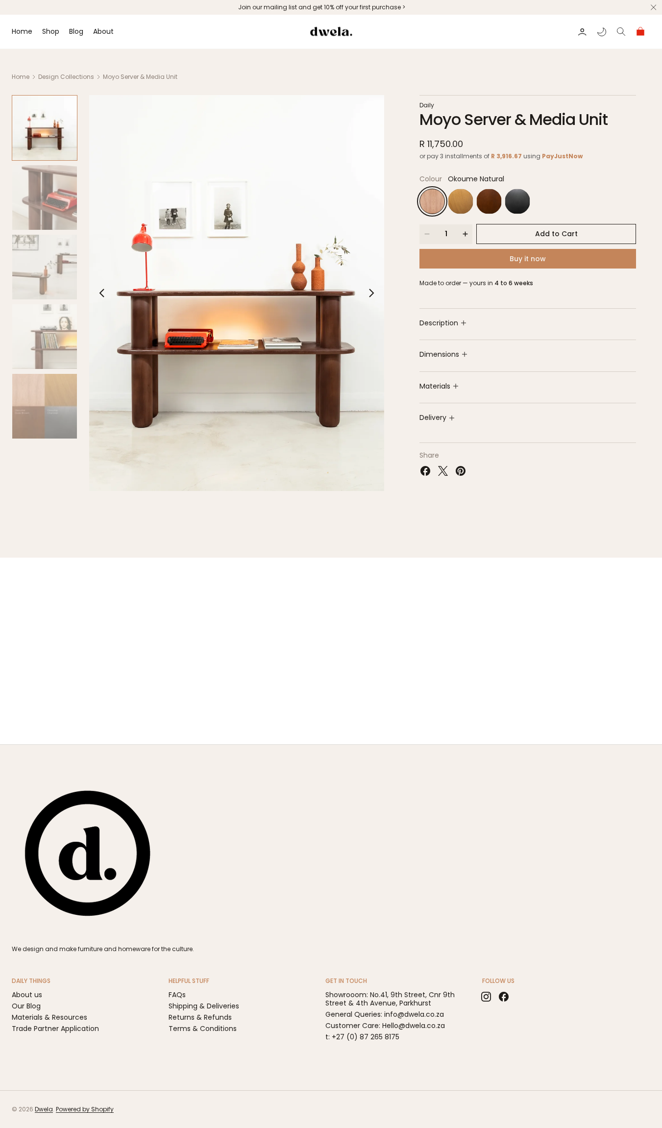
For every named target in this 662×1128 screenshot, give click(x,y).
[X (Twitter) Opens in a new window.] (443, 471)
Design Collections (66, 77)
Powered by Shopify (85, 1109)
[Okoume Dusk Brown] (489, 201)
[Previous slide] (102, 293)
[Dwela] (88, 853)
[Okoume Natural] (432, 201)
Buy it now (528, 259)
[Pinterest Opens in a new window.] (460, 471)
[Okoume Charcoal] (517, 201)
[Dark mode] (601, 32)
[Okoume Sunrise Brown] (460, 201)
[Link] (331, 7)
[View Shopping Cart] (641, 32)
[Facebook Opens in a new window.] (425, 471)
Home (20, 77)
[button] (582, 32)
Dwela (44, 1109)
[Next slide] (371, 293)
